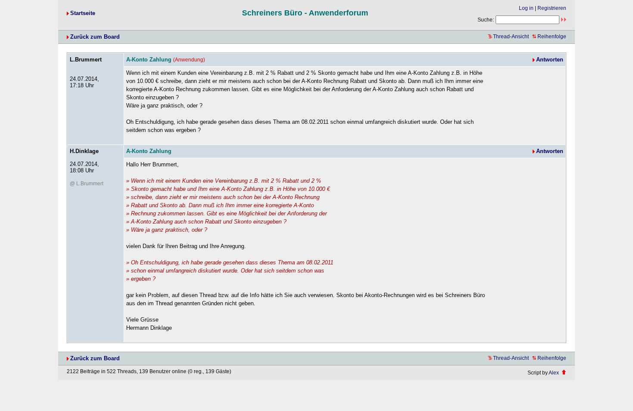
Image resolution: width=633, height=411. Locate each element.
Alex (554, 373)
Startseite (82, 13)
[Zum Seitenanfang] (564, 373)
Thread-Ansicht (511, 37)
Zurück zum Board (95, 37)
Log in (526, 8)
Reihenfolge (551, 37)
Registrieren (551, 8)
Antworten (549, 59)
